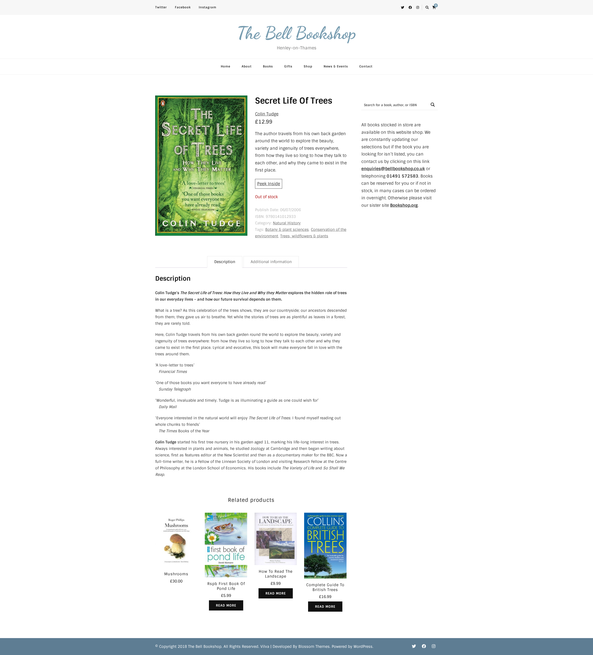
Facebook (183, 7)
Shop (308, 66)
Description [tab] (224, 261)
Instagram (207, 7)
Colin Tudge (266, 114)
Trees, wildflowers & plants (304, 236)
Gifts (288, 66)
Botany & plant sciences (287, 229)
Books (268, 66)
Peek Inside (268, 184)
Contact (365, 66)
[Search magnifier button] (432, 104)
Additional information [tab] (271, 261)
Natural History (287, 223)
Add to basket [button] (176, 539)
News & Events (336, 66)
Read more (226, 605)
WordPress (362, 646)
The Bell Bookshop (296, 32)
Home (225, 66)
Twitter (161, 7)
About (247, 66)
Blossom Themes (314, 646)
